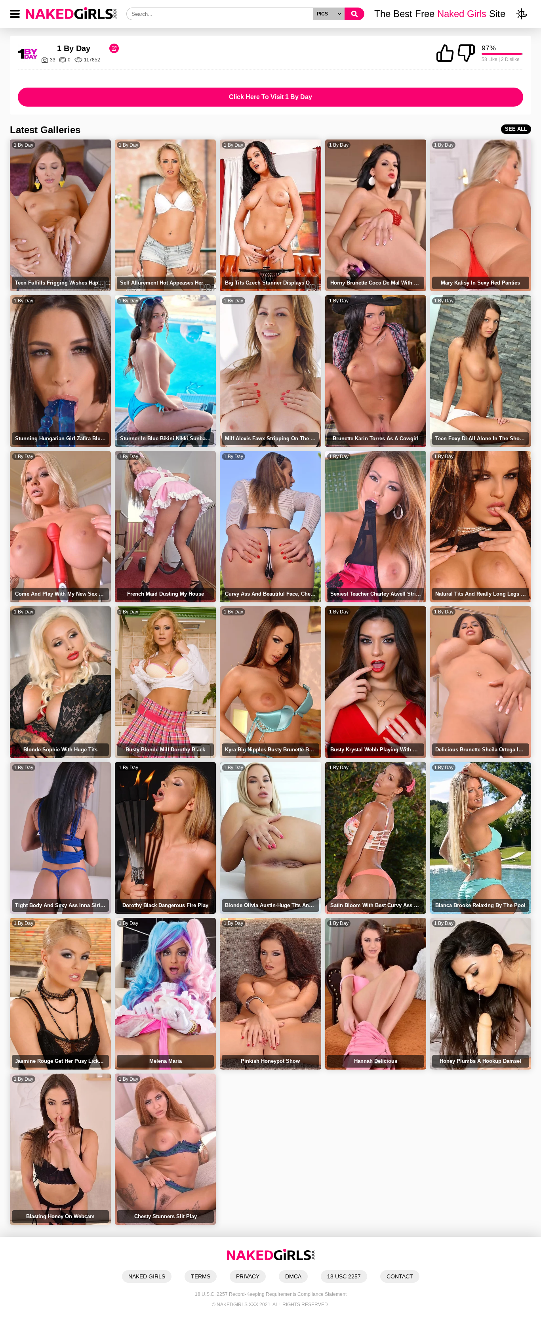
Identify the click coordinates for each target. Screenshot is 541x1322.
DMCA (293, 1276)
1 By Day (23, 145)
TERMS (200, 1276)
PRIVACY (247, 1276)
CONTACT (400, 1276)
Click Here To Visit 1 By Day (270, 97)
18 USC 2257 (344, 1276)
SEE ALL (516, 129)
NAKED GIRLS (146, 1276)
